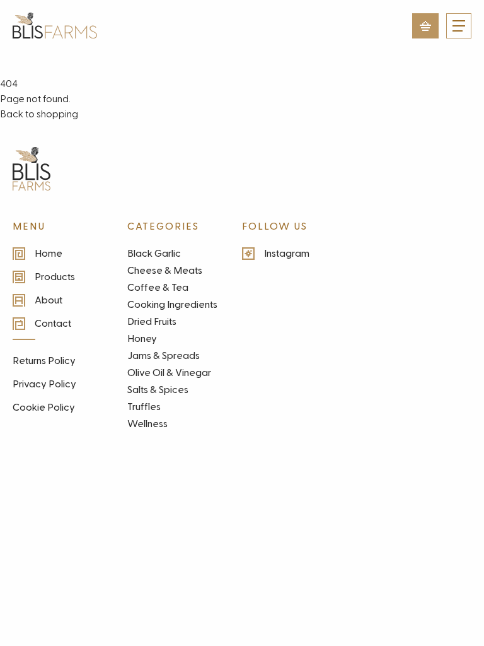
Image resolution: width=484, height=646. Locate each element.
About (48, 300)
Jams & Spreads (163, 355)
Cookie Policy (44, 407)
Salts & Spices (157, 390)
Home (48, 253)
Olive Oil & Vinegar (169, 373)
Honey (142, 338)
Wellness (147, 424)
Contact (53, 323)
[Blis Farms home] (31, 168)
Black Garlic (154, 253)
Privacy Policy (44, 384)
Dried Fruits (151, 321)
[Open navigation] (458, 25)
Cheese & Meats (164, 270)
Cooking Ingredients (172, 304)
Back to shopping (39, 114)
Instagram (286, 253)
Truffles (144, 407)
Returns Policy (44, 361)
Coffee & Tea (157, 287)
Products (55, 277)
